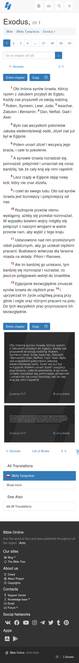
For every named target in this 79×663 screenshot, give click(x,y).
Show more (14, 485)
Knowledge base (19, 599)
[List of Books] (38, 6)
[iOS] (7, 638)
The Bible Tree (16, 562)
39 (61, 43)
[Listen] (48, 6)
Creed (11, 574)
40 (69, 43)
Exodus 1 (49, 31)
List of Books (40, 451)
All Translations (20, 506)
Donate (69, 657)
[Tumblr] (58, 622)
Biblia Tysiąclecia (28, 31)
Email (11, 603)
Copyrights (14, 583)
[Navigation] (69, 6)
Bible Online (17, 653)
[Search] (59, 6)
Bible (9, 31)
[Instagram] (34, 622)
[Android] (15, 638)
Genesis (18, 66)
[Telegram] (42, 622)
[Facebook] (16, 622)
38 (52, 43)
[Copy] (46, 77)
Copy (35, 77)
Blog (12, 557)
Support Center (17, 595)
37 (43, 43)
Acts (22, 543)
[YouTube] (26, 622)
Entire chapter (15, 77)
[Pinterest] (66, 622)
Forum (13, 608)
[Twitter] (51, 622)
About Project (16, 578)
